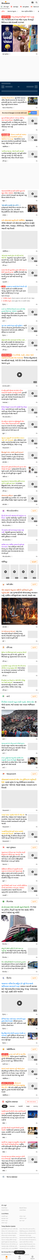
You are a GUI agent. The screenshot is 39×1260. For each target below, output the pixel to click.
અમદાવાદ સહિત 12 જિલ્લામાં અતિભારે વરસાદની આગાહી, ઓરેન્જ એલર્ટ (10, 1246)
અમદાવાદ (5, 402)
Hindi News (4, 1208)
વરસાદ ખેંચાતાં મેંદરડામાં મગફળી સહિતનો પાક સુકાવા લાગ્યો (28, 1229)
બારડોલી (4, 282)
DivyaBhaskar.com (24, 1254)
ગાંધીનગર (4, 476)
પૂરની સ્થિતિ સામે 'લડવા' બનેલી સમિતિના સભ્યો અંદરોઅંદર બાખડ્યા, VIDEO (10, 1229)
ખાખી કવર (5, 1064)
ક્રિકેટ (4, 304)
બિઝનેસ (4, 944)
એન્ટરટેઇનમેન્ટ (6, 416)
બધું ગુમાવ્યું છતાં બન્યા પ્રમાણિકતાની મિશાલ (28, 1246)
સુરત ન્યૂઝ (22, 1220)
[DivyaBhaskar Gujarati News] (5, 3)
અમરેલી (20, 1106)
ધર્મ (3, 641)
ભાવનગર (4, 864)
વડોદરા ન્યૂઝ (4, 1222)
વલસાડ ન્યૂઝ (22, 1216)
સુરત (3, 130)
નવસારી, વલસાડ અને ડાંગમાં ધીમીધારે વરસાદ (10, 1248)
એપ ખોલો (19, 1252)
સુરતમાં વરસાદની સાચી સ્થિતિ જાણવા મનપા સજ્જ (28, 1237)
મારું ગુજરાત (5, 54)
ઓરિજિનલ (5, 146)
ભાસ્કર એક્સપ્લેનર (7, 107)
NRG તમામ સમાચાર (31, 1101)
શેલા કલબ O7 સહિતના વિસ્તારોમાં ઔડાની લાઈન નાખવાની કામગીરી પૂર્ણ (10, 1233)
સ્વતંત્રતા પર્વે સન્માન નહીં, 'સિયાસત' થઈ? (28, 1248)
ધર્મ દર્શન (4, 462)
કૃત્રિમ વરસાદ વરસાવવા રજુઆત (8, 1235)
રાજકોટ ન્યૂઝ (4, 1220)
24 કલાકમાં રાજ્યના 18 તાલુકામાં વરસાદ (28, 1239)
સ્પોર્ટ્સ (4, 215)
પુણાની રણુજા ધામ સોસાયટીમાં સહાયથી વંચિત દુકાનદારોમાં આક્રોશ (10, 1242)
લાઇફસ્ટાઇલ (5, 447)
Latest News (23, 1210)
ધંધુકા (3, 200)
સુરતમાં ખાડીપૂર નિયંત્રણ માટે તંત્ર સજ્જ (28, 1244)
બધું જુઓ (34, 561)
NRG (4, 1106)
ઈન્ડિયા (4, 161)
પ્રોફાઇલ (32, 1258)
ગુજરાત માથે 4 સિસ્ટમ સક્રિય (26, 1242)
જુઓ (19, 1258)
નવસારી (4, 895)
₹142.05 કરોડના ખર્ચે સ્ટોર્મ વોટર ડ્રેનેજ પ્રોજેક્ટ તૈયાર (10, 1244)
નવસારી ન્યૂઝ (4, 1216)
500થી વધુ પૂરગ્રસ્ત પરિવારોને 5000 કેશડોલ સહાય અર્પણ (28, 1231)
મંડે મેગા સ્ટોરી (6, 386)
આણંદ (28, 1106)
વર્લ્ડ (3, 321)
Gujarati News (5, 1210)
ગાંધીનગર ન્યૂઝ (23, 1218)
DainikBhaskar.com (6, 1254)
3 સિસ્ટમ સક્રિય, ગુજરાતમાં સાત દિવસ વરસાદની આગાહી (28, 1233)
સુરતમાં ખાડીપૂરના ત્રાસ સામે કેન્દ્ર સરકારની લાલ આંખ (10, 1237)
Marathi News (23, 1208)
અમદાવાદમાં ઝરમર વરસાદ (25, 1235)
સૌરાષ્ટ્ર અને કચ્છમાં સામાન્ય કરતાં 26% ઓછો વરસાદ (10, 1231)
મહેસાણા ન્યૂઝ (4, 1218)
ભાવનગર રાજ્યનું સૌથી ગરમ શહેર (9, 1239)
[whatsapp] (34, 54)
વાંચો (6, 1258)
